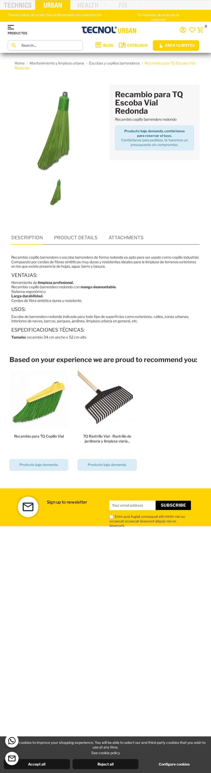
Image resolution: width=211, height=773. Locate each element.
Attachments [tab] (126, 237)
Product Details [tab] (76, 237)
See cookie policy (105, 753)
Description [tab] (27, 237)
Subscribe (173, 505)
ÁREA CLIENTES (180, 45)
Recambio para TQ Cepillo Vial (39, 436)
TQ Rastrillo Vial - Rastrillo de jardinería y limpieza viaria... (107, 438)
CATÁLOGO (137, 45)
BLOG (108, 45)
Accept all (37, 764)
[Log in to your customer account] (183, 30)
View (39, 479)
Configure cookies (174, 764)
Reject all (106, 764)
